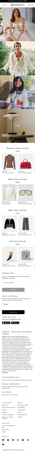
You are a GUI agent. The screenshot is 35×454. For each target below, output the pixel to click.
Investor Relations (22, 414)
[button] (13, 312)
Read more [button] (5, 372)
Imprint (4, 432)
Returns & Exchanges (7, 414)
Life (17, 125)
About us (20, 402)
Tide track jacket (6, 203)
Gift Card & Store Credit (8, 407)
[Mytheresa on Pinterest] (13, 440)
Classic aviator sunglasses (25, 203)
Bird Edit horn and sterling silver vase (12, 265)
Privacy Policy (5, 429)
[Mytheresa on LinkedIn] (3, 440)
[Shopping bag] (32, 5)
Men (17, 58)
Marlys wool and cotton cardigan (11, 234)
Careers (20, 412)
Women (17, 24)
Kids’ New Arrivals (18, 210)
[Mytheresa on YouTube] (23, 440)
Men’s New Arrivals (17, 179)
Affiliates (20, 417)
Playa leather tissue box (24, 265)
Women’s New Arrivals (17, 148)
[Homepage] (17, 5)
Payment (4, 409)
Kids (17, 92)
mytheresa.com (20, 450)
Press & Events (21, 409)
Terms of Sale (5, 423)
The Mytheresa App (23, 405)
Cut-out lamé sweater (8, 173)
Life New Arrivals (17, 241)
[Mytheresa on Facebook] (8, 440)
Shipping (4, 412)
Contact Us (5, 405)
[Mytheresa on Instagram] (18, 440)
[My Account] (29, 5)
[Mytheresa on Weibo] (28, 440)
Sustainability (21, 407)
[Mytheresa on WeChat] (3, 444)
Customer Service (6, 402)
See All (17, 151)
